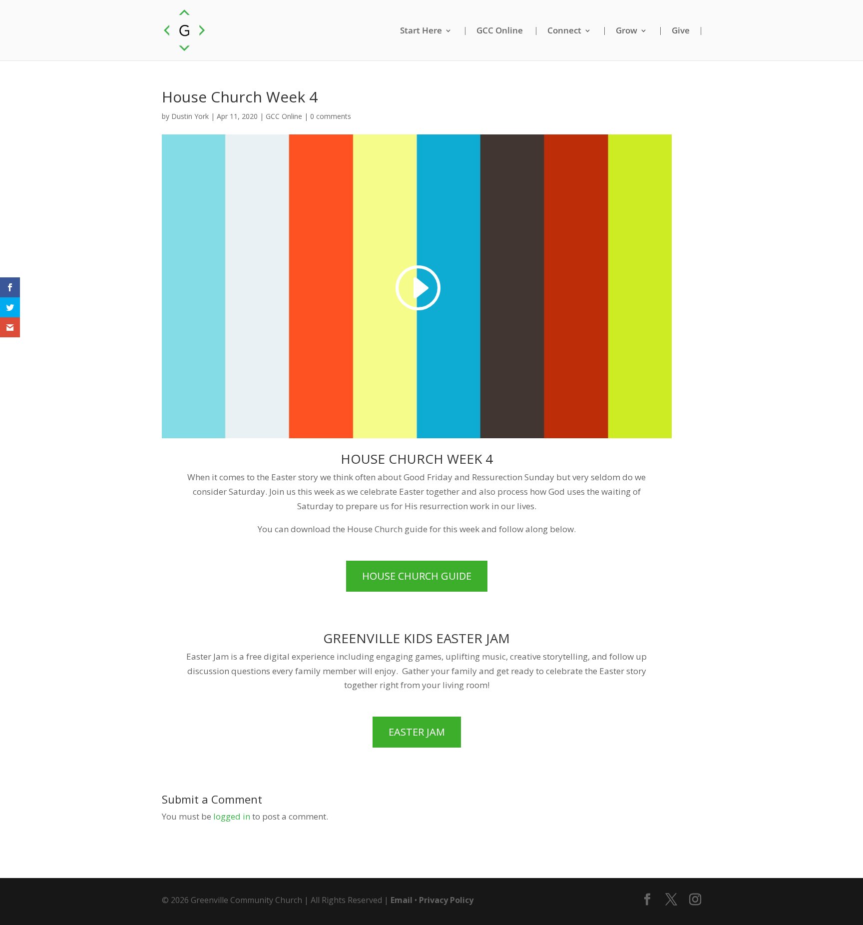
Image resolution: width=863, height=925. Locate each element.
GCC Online (499, 31)
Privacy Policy (446, 900)
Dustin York (190, 116)
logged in (231, 816)
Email (402, 900)
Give (681, 31)
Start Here (421, 31)
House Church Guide (416, 576)
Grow (626, 31)
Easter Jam (417, 732)
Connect (564, 31)
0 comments (330, 116)
